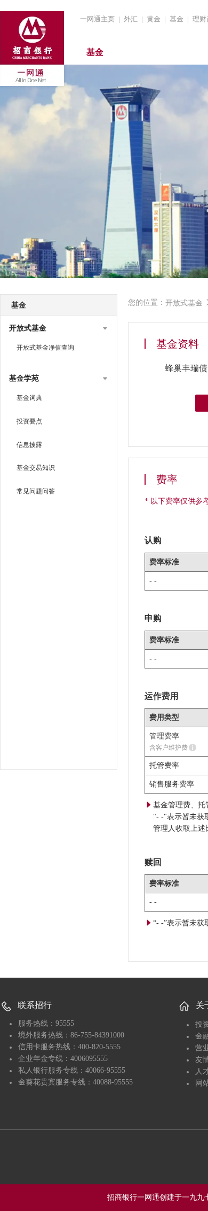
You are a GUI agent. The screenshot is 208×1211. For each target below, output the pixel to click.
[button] (59, 328)
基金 (176, 19)
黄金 (154, 19)
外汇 (131, 19)
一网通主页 (97, 19)
